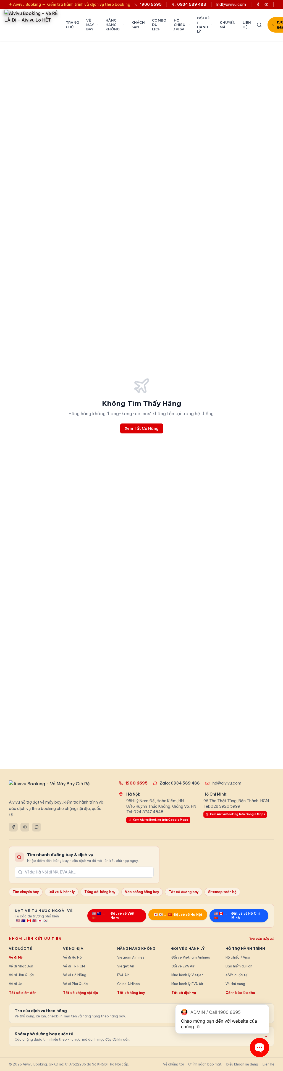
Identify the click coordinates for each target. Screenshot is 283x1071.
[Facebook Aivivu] (258, 4)
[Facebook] (13, 827)
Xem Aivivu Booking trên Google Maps (160, 820)
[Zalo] (36, 827)
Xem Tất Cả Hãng (142, 428)
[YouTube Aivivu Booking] (266, 4)
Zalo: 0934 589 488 (179, 783)
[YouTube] (24, 827)
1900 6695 (136, 783)
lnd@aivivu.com (231, 4)
